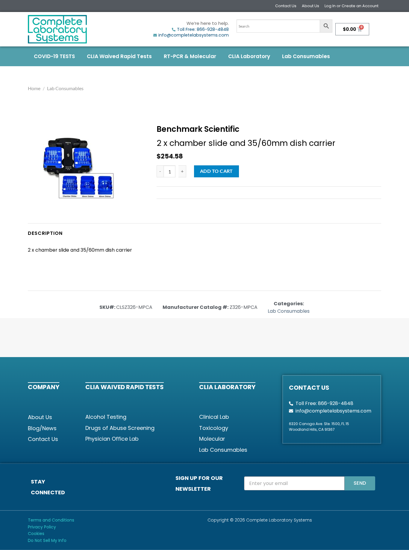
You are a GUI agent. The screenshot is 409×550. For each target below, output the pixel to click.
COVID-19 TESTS (54, 56)
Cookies (36, 534)
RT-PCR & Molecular (190, 56)
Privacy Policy (42, 527)
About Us (310, 5)
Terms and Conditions (51, 520)
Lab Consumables (306, 56)
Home (34, 88)
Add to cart (216, 171)
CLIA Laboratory (249, 56)
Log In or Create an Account (351, 5)
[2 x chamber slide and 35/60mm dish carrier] (78, 169)
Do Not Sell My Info (47, 540)
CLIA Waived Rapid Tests (119, 56)
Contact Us (285, 5)
